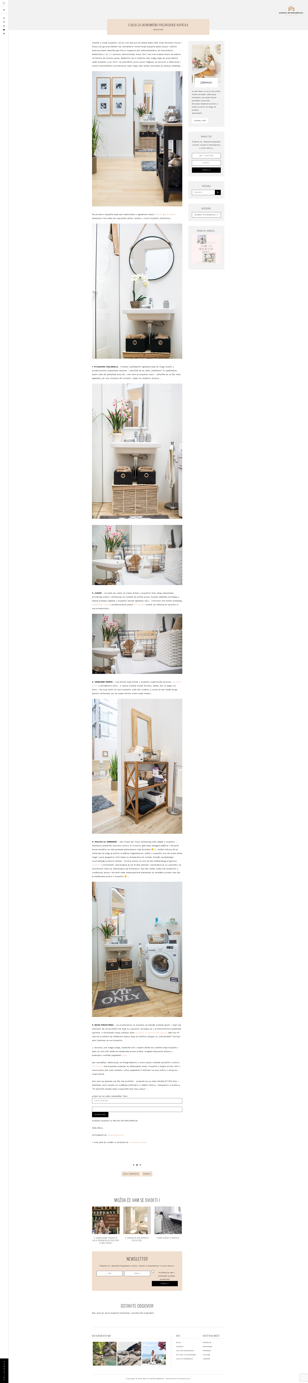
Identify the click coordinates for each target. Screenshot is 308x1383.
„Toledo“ (96, 865)
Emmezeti (170, 214)
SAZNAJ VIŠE (200, 121)
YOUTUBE (206, 1355)
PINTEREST (207, 1351)
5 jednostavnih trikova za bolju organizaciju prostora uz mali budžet (106, 1240)
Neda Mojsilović (116, 1135)
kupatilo (162, 1033)
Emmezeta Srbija (138, 1142)
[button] (4, 3)
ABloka (158, 214)
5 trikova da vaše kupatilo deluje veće (137, 1239)
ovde (124, 1055)
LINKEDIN (206, 1359)
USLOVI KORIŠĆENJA (184, 1359)
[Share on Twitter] (137, 1165)
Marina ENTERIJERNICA (291, 11)
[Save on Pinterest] (140, 1165)
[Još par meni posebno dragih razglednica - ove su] (105, 1354)
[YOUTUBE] (4, 30)
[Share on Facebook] (133, 1165)
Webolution (185, 1379)
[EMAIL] (4, 33)
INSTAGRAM (207, 1346)
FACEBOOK (207, 1342)
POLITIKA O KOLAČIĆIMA (186, 1355)
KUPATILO (147, 1174)
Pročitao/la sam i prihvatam (166, 1276)
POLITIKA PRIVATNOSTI (185, 1351)
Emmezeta (97, 1066)
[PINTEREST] (4, 22)
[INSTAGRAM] (4, 26)
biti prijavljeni (147, 1313)
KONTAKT (180, 1346)
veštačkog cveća (100, 604)
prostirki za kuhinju (146, 1033)
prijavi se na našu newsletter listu (110, 1096)
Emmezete (139, 604)
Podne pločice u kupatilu (168, 1237)
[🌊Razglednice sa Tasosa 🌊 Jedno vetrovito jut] (129, 1354)
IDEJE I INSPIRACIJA (131, 1174)
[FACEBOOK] (4, 18)
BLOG (178, 1342)
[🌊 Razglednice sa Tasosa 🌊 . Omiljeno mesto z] (154, 1354)
